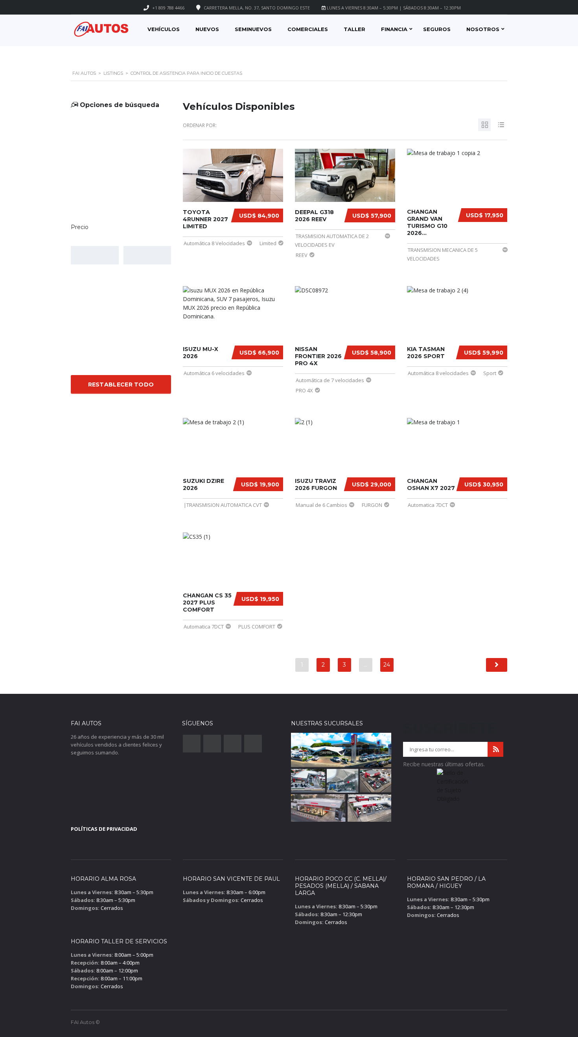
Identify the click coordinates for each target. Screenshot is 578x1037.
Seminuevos (253, 29)
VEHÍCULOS (163, 29)
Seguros (437, 29)
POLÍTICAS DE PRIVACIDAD (104, 828)
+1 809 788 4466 (168, 8)
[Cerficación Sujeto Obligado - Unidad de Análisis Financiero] (453, 788)
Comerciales (307, 29)
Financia (394, 29)
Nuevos (207, 29)
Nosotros (482, 29)
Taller (354, 29)
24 (386, 664)
